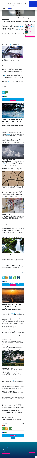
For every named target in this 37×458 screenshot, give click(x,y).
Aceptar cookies (32, 1)
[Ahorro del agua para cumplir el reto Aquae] (26, 29)
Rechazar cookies (32, 6)
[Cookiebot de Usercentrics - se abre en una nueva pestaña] (3, 8)
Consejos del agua (29, 25)
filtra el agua (14, 85)
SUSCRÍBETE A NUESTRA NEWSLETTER (30, 36)
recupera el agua (10, 81)
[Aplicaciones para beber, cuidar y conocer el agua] (26, 26)
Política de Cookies (11, 456)
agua (19, 29)
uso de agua (5, 75)
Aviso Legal (3, 456)
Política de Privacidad (7, 456)
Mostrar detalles (9, 8)
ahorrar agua (17, 25)
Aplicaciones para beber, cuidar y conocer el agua (31, 26)
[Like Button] (21, 88)
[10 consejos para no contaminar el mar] (26, 32)
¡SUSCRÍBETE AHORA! (12, 100)
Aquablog (29, 28)
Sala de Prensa (15, 456)
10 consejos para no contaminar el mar (30, 32)
